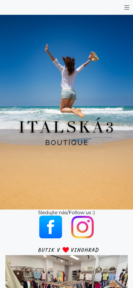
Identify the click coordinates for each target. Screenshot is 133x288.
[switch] (127, 7)
